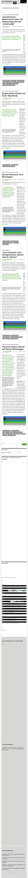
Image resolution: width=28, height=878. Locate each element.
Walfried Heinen (12, 435)
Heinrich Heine (6, 432)
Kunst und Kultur (6, 14)
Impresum (16, 875)
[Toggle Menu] (15, 2)
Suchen (3, 443)
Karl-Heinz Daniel (6, 82)
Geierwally (13, 80)
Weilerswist (5, 244)
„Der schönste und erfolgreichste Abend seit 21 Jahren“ (12, 254)
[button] (4, 67)
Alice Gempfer (5, 861)
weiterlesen (8, 63)
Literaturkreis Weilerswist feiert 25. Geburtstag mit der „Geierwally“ (12, 20)
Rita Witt (5, 435)
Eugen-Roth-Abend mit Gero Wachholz (13, 94)
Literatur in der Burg (7, 242)
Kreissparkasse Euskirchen (18, 82)
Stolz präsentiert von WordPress (7, 875)
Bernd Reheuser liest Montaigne (12, 175)
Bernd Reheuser (6, 241)
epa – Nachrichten (7, 1)
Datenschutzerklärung (6, 876)
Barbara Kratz (6, 80)
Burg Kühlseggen (7, 430)
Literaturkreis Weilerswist (9, 85)
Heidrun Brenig (21, 80)
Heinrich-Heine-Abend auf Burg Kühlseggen (13, 348)
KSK (4, 83)
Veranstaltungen (15, 14)
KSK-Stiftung (9, 433)
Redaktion (14, 26)
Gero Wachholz (6, 164)
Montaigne (16, 242)
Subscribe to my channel (11, 577)
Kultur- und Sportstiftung (12, 83)
